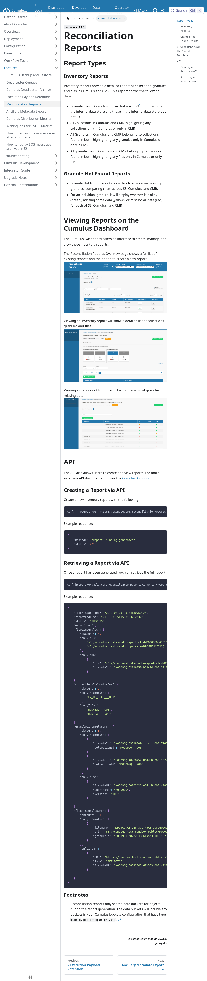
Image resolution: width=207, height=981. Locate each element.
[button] (31, 24)
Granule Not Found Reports (189, 39)
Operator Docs (122, 10)
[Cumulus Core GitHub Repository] (155, 10)
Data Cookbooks (101, 10)
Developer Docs (80, 10)
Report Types (185, 20)
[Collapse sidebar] (30, 977)
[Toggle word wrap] (154, 511)
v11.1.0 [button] (139, 10)
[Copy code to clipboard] (162, 511)
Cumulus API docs (136, 478)
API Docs (38, 8)
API (179, 61)
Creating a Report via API (188, 69)
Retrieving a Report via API (188, 79)
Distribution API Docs (57, 10)
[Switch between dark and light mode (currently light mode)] (163, 10)
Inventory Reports (186, 28)
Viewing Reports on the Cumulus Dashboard (189, 51)
